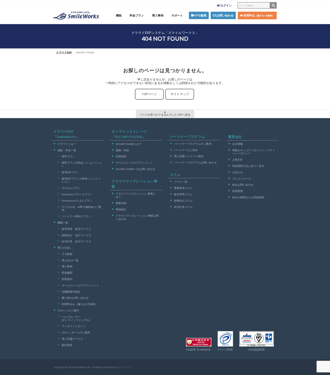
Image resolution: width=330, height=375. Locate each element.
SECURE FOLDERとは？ (129, 144)
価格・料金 (122, 150)
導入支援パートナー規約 (188, 156)
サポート (177, 15)
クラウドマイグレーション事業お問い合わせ (137, 217)
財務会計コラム (183, 200)
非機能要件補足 (71, 291)
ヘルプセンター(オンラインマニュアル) (76, 318)
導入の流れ (64, 247)
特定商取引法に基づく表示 (248, 166)
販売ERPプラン (70, 172)
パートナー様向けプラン (76, 216)
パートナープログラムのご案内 (192, 143)
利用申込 (258, 15)
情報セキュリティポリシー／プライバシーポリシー (253, 152)
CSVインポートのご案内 (76, 332)
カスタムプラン (71, 188)
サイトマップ (180, 94)
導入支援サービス (72, 339)
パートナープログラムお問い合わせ (195, 162)
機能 (119, 15)
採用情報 (237, 191)
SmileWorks (80, 367)
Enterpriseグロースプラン (77, 194)
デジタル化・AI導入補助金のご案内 (81, 208)
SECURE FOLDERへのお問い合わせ (135, 169)
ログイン (226, 5)
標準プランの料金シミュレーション (82, 164)
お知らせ (237, 172)
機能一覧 (62, 222)
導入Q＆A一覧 (70, 260)
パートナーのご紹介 (186, 150)
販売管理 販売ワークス (76, 229)
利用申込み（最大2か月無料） (80, 304)
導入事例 (157, 15)
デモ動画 (200, 15)
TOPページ (149, 94)
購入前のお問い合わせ (75, 298)
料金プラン (137, 15)
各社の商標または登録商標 (248, 197)
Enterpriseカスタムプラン (77, 200)
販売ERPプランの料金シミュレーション (81, 180)
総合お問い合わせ (243, 184)
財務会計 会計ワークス (76, 235)
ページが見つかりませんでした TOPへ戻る (165, 114)
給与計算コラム (183, 207)
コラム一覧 (180, 181)
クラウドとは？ (66, 144)
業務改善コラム (183, 188)
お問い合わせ (225, 15)
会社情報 (237, 144)
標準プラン (68, 156)
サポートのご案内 (68, 310)
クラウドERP (64, 52)
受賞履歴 (67, 273)
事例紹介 (121, 209)
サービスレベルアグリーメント (80, 285)
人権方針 (237, 159)
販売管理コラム (183, 194)
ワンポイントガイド (74, 326)
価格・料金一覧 (66, 150)
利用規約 (67, 279)
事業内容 (121, 203)
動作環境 (67, 345)
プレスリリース (241, 178)
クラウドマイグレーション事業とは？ (136, 195)
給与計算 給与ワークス (76, 241)
